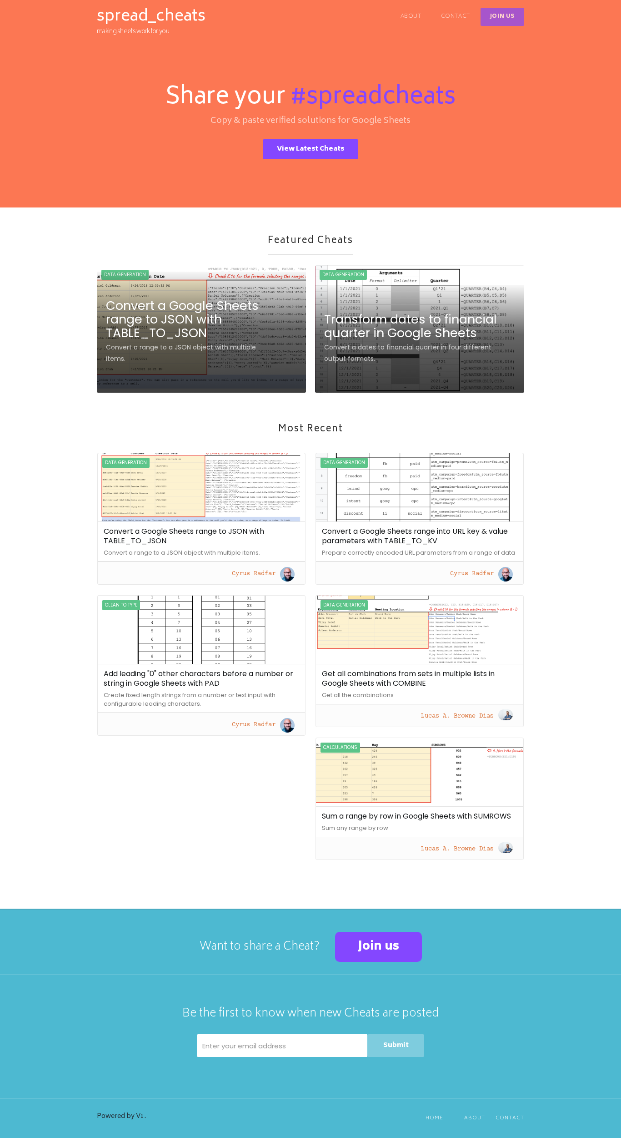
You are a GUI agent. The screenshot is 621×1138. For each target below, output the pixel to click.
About (411, 16)
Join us (378, 947)
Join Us (502, 16)
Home (434, 1118)
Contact (455, 16)
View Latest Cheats (310, 149)
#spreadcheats (373, 98)
